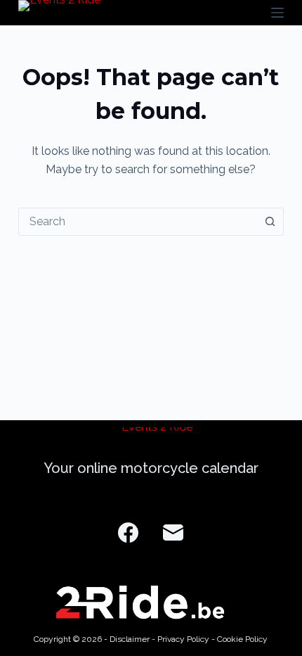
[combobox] (137, 222)
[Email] (173, 532)
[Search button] (269, 221)
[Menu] (277, 12)
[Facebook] (128, 532)
